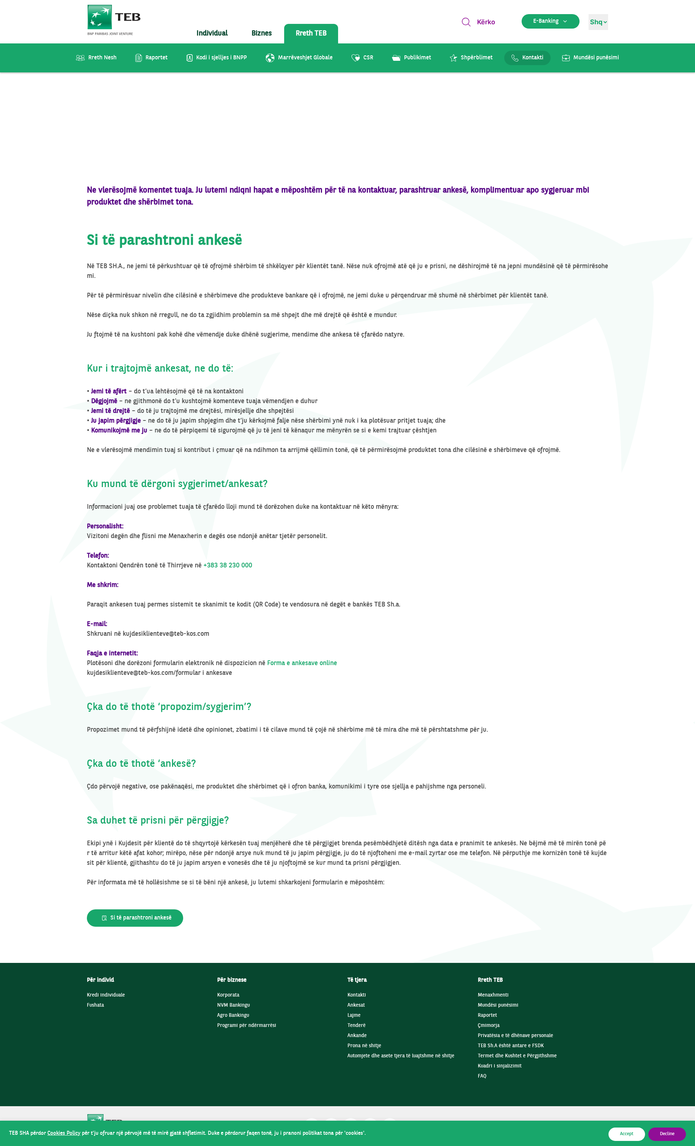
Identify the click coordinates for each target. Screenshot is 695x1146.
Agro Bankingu (233, 1015)
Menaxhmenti (493, 995)
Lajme (354, 1015)
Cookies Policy (63, 1133)
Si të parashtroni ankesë (141, 918)
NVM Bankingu (233, 1005)
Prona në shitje (364, 1046)
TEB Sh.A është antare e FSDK (511, 1046)
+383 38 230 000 (227, 565)
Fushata (95, 1005)
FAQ (482, 1076)
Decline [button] (667, 1134)
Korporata (228, 995)
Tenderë (357, 1025)
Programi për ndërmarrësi (246, 1025)
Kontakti (357, 995)
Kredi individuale (106, 995)
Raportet (487, 1015)
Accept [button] (626, 1134)
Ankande (357, 1035)
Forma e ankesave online (302, 663)
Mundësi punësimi (498, 1005)
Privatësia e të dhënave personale (515, 1035)
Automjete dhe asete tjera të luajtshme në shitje (401, 1056)
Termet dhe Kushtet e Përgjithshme (517, 1056)
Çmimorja (489, 1025)
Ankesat (356, 1005)
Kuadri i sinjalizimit (500, 1066)
